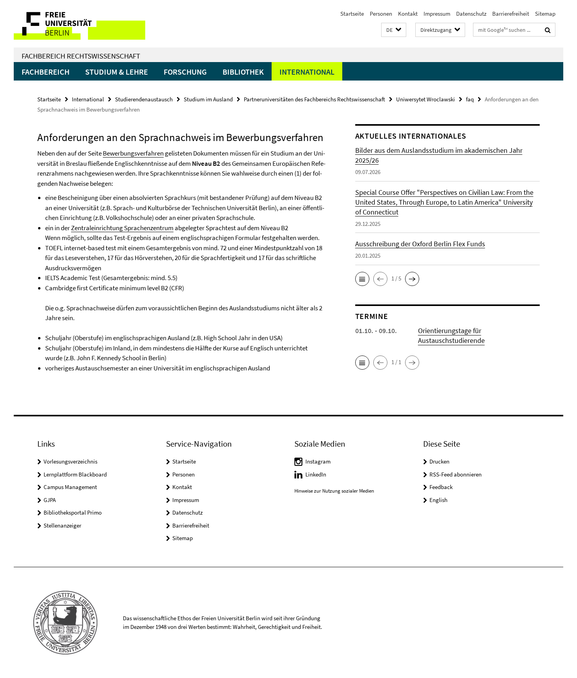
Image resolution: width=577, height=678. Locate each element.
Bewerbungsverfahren (133, 153)
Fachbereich (45, 72)
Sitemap (545, 13)
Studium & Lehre (116, 72)
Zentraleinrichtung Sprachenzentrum (122, 228)
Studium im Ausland (208, 99)
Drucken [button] (439, 461)
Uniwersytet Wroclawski (425, 99)
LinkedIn (315, 474)
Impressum (437, 13)
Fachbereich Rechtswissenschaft (81, 55)
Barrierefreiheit (510, 13)
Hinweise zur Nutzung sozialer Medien (334, 490)
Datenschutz (471, 13)
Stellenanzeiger (62, 525)
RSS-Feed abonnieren (455, 474)
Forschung (185, 72)
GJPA (50, 500)
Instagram (317, 461)
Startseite (352, 13)
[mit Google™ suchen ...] (547, 30)
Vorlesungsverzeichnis (70, 461)
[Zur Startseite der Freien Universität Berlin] (79, 24)
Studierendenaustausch (144, 99)
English (438, 500)
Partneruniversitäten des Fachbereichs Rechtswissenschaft (314, 99)
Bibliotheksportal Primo (73, 512)
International (306, 72)
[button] (393, 30)
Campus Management (70, 487)
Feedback (441, 487)
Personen (381, 13)
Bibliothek (243, 72)
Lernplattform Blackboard (75, 474)
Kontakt (408, 13)
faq (470, 99)
